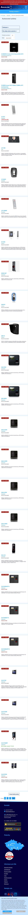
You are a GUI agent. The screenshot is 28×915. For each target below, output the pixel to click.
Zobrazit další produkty (14, 794)
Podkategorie (5, 27)
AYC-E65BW (4, 210)
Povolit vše (7, 911)
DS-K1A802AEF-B (5, 586)
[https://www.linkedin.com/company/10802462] (15, 894)
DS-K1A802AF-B (5, 617)
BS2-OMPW (4, 398)
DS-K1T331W (4, 711)
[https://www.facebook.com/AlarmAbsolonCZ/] (6, 894)
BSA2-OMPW (4, 523)
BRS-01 (3, 336)
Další (13, 798)
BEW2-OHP (3, 273)
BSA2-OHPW (4, 461)
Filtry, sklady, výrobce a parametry (9, 31)
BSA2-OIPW (4, 492)
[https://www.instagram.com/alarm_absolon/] (12, 894)
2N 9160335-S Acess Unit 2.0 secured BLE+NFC (12, 54)
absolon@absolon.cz (10, 811)
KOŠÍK (23, 8)
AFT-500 (3, 148)
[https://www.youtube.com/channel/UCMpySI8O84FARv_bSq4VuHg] (9, 894)
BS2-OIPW (3, 367)
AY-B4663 (3, 179)
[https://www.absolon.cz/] (5, 7)
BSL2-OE (3, 555)
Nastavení (21, 911)
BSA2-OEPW (4, 430)
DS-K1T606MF (4, 743)
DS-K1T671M (4, 774)
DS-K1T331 (3, 680)
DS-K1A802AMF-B (5, 649)
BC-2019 (3, 242)
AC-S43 (3, 116)
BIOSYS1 (3, 304)
